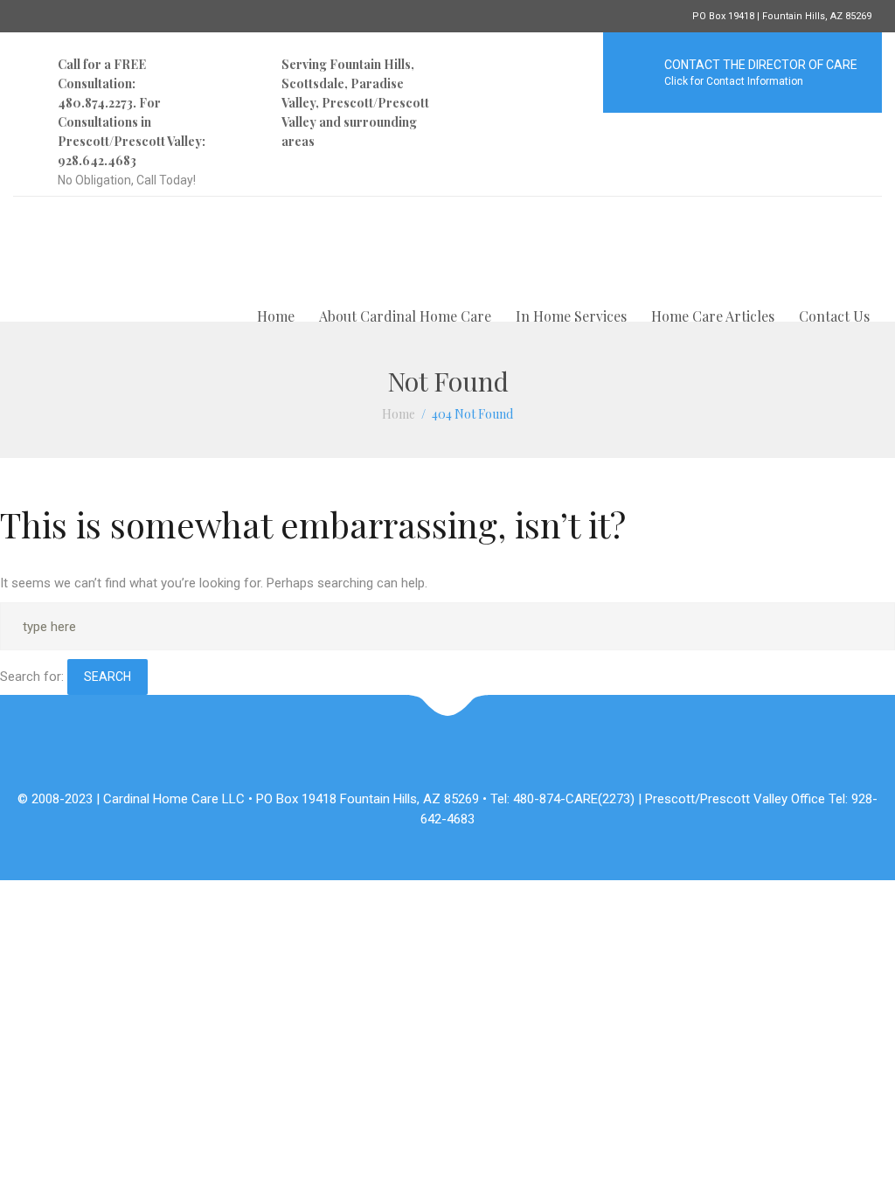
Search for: (32, 676)
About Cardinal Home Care (405, 316)
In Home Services (571, 316)
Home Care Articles (712, 316)
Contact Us (834, 316)
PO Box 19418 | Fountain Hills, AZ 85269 (781, 16)
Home (276, 316)
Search (107, 677)
